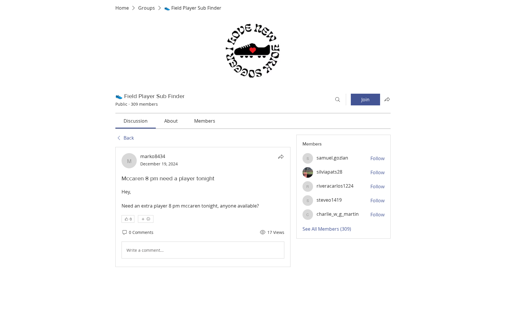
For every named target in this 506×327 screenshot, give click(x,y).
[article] (202, 207)
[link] (136, 121)
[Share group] (387, 99)
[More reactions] (145, 219)
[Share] (280, 156)
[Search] (337, 99)
